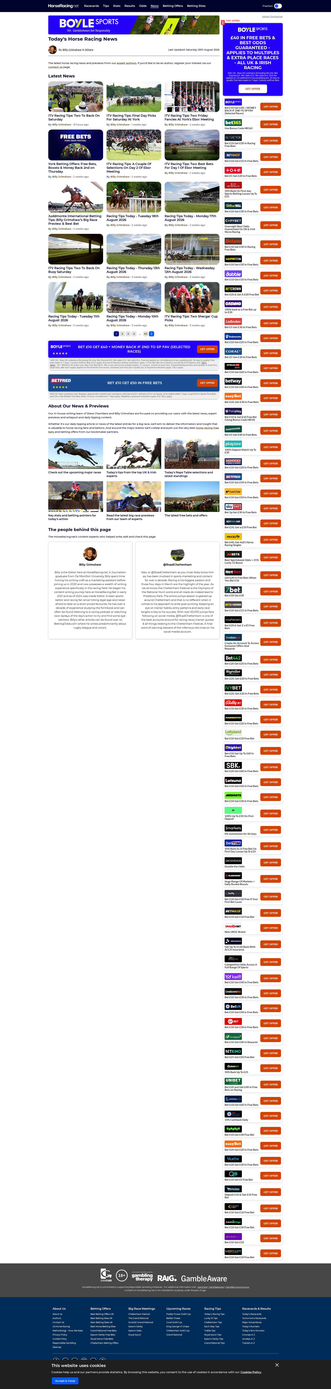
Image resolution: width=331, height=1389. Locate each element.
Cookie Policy (60, 1339)
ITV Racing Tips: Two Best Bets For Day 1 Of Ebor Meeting (189, 166)
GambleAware (216, 1287)
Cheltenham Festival (139, 1314)
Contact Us (58, 1322)
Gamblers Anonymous (237, 1287)
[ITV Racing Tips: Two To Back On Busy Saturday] (75, 249)
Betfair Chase (173, 1318)
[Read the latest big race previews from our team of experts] (134, 496)
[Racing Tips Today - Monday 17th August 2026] (192, 197)
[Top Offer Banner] (133, 24)
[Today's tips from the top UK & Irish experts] (134, 453)
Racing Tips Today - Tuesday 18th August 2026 (133, 218)
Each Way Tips (211, 1326)
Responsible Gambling (64, 1343)
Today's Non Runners (253, 1330)
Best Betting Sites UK (101, 1318)
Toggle (278, 6)
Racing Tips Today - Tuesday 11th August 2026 (73, 318)
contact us (55, 67)
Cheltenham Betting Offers (104, 1343)
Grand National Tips (214, 1343)
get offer (271, 106)
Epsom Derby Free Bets (103, 1334)
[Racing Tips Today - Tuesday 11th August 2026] (75, 297)
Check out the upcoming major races (74, 472)
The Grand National (138, 1318)
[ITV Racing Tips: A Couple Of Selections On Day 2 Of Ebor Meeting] (134, 145)
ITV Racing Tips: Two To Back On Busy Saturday (74, 270)
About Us (57, 1314)
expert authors (126, 63)
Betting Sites (196, 6)
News (155, 6)
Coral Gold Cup (174, 1322)
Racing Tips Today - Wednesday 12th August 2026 (190, 270)
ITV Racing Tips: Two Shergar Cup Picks (191, 318)
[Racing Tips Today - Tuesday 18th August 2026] (134, 197)
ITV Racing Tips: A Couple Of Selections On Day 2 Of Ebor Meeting (129, 167)
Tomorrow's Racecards (254, 1318)
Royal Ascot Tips (212, 1334)
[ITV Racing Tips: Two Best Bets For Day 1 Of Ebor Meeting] (192, 145)
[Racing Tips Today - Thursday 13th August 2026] (134, 249)
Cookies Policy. (251, 1372)
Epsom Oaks (135, 1330)
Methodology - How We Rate (68, 1330)
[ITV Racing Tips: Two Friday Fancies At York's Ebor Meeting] (192, 96)
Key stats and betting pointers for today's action (72, 517)
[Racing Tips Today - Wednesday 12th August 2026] (192, 249)
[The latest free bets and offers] (192, 496)
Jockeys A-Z (248, 1339)
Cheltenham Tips (213, 1322)
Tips (106, 6)
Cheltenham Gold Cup (177, 1330)
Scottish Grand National (140, 1322)
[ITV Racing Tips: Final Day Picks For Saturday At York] (134, 96)
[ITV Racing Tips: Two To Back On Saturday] (75, 96)
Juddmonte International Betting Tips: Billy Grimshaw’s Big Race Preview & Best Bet (74, 220)
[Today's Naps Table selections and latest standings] (192, 453)
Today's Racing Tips (214, 1314)
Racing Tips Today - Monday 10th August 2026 (132, 318)
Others (89, 49)
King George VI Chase (177, 1326)
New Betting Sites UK (102, 1322)
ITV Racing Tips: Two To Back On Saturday (74, 117)
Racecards (91, 6)
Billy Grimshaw (72, 49)
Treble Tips (209, 1330)
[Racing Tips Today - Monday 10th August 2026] (134, 297)
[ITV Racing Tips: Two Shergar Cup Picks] (192, 297)
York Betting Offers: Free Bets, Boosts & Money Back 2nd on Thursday (72, 167)
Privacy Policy (60, 1334)
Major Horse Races (252, 1322)
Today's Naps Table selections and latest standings (189, 474)
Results (129, 6)
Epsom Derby (135, 1326)
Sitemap (57, 1347)
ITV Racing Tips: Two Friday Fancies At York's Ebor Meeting (189, 117)
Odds (143, 6)
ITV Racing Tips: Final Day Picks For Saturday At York (131, 117)
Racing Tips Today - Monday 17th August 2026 (190, 218)
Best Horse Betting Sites (103, 1326)
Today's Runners (250, 1326)
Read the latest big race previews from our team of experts (130, 517)
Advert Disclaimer (272, 16)
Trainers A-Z (248, 1343)
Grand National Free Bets (104, 1330)
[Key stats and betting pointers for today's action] (75, 496)
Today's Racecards (251, 1314)
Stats (116, 6)
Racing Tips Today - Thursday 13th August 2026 (133, 270)
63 (145, 333)
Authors (57, 1318)
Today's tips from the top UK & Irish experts (131, 474)
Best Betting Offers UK (102, 1314)
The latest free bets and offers (186, 515)
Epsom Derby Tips (213, 1339)
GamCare (202, 1287)
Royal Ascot (134, 1334)
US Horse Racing (61, 1326)
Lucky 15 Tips (211, 1318)
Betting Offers (173, 6)
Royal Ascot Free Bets (102, 1339)
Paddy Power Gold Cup (178, 1314)
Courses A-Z (248, 1334)
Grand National (174, 1334)
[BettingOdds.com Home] (63, 6)
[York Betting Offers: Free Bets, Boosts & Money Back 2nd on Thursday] (75, 145)
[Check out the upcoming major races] (75, 453)
